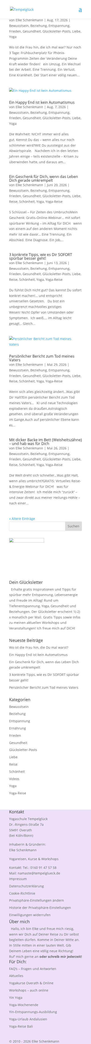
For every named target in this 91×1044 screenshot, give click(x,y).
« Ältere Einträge (22, 518)
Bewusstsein (19, 25)
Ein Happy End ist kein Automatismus (42, 102)
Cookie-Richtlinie (22, 893)
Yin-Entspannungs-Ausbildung (33, 1012)
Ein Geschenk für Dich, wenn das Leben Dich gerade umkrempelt (43, 178)
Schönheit (27, 201)
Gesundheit (32, 31)
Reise (13, 201)
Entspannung (59, 25)
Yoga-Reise (54, 201)
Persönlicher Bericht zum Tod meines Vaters (41, 358)
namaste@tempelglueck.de (39, 873)
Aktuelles (16, 976)
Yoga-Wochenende (23, 1005)
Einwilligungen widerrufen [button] (30, 915)
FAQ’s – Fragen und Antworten (32, 968)
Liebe (76, 31)
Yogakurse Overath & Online (31, 983)
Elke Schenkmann (29, 20)
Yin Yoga (15, 997)
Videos (14, 779)
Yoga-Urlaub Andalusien (28, 1019)
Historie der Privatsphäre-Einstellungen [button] (40, 907)
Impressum (18, 879)
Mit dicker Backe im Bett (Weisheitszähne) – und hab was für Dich (45, 441)
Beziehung (38, 25)
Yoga (13, 36)
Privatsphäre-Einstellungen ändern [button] (36, 900)
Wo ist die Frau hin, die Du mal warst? (38, 647)
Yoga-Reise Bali (21, 1026)
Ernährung (17, 728)
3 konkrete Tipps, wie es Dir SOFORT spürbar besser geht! (40, 256)
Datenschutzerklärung (26, 886)
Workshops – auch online (28, 990)
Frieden (15, 31)
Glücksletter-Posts (56, 31)
